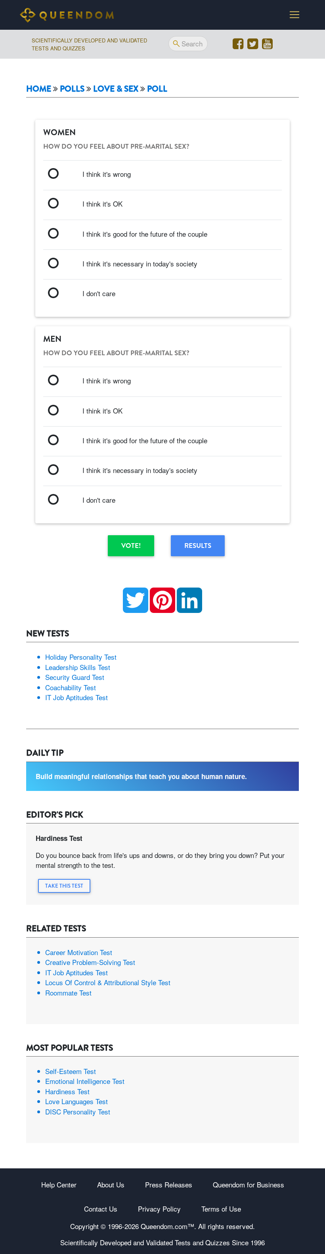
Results (197, 545)
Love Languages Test (76, 1101)
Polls (72, 89)
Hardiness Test (67, 1091)
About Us (110, 1184)
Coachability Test (70, 687)
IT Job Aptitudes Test (76, 697)
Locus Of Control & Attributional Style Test (107, 982)
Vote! (131, 545)
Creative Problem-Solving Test (90, 962)
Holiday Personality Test (81, 657)
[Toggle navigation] (294, 14)
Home (38, 89)
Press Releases (168, 1184)
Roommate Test (68, 992)
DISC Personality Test (77, 1111)
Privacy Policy (159, 1209)
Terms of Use (221, 1209)
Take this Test (64, 886)
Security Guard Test (74, 677)
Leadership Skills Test (77, 667)
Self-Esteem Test (70, 1071)
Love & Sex (115, 89)
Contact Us (100, 1209)
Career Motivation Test (78, 952)
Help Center (58, 1184)
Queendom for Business (248, 1184)
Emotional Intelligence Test (84, 1081)
